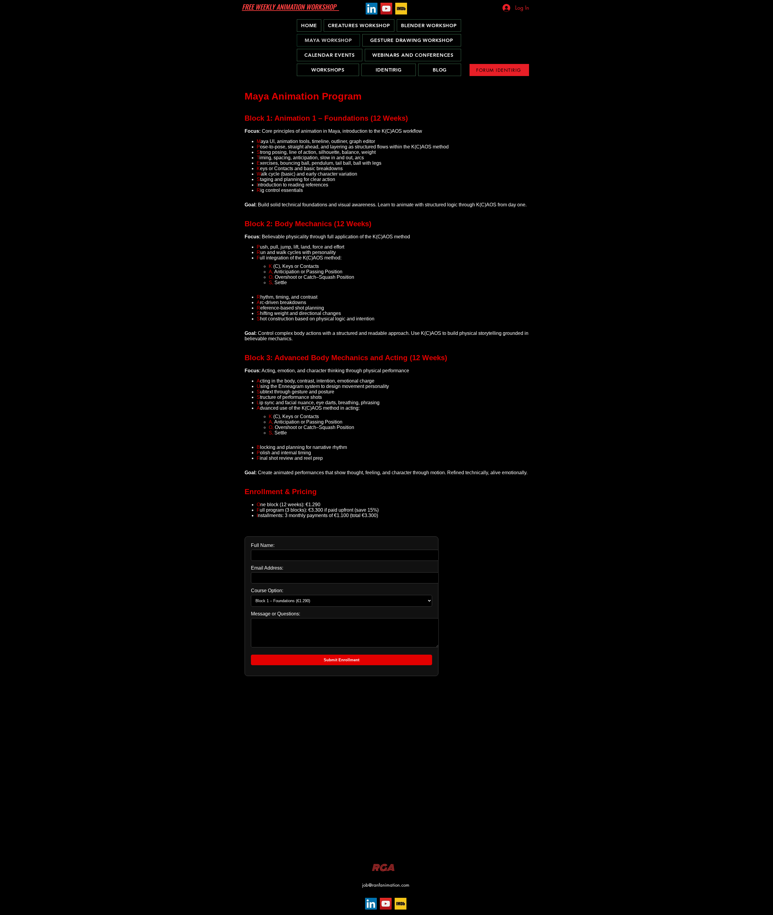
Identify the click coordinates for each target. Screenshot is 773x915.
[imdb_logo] (401, 8)
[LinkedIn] (371, 8)
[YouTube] (386, 8)
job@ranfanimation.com (385, 885)
